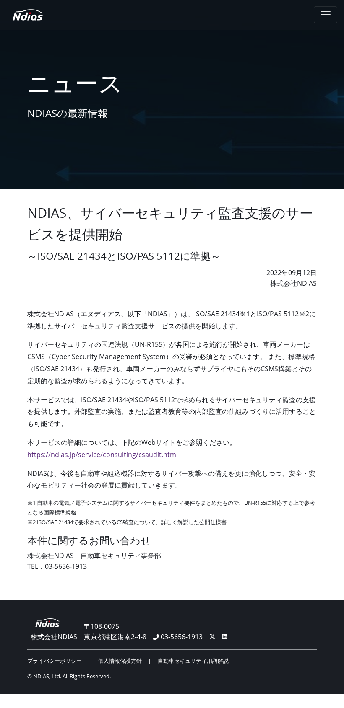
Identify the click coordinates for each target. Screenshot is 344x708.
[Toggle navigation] (325, 14)
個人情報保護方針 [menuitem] (120, 660)
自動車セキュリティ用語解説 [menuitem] (193, 660)
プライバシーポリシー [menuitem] (54, 660)
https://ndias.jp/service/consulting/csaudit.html (102, 454)
